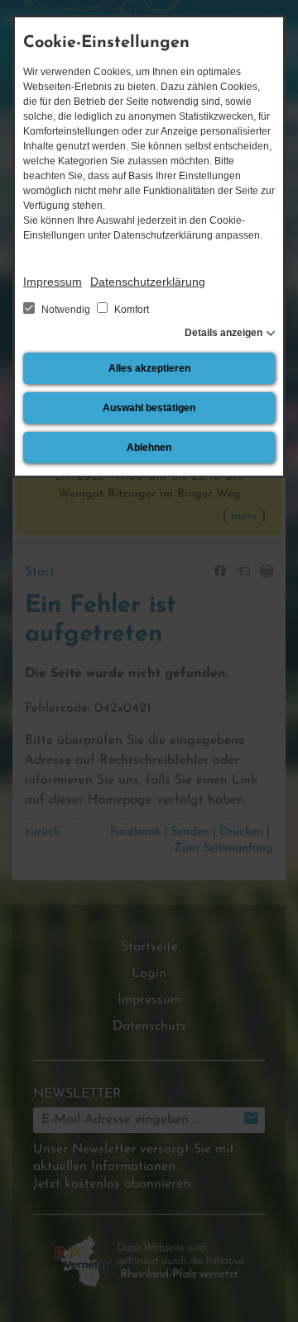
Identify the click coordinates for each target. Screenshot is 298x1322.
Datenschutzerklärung (147, 281)
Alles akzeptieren (149, 368)
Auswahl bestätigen (149, 408)
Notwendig (66, 309)
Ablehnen (149, 447)
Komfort (130, 309)
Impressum (52, 281)
